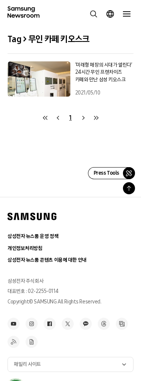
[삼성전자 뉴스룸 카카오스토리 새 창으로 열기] (86, 324)
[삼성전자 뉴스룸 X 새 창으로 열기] (68, 324)
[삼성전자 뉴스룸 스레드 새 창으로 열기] (104, 324)
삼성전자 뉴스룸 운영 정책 (33, 236)
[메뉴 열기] (126, 14)
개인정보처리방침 (25, 248)
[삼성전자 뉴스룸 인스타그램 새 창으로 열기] (32, 324)
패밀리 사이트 (27, 364)
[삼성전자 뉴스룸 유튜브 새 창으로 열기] (14, 324)
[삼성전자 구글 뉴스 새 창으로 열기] (32, 342)
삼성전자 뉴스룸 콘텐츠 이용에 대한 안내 (47, 260)
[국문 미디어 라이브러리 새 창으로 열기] (122, 324)
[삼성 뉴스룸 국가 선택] (110, 14)
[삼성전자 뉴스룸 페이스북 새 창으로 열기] (50, 324)
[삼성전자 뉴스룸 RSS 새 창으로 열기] (14, 342)
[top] (129, 188)
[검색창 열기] (93, 14)
